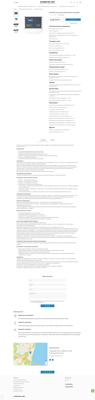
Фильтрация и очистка (38, 9)
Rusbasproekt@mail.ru (56, 353)
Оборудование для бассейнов (25, 9)
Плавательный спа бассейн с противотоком (47, 6)
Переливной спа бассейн (18, 390)
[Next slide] (45, 25)
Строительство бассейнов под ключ (66, 6)
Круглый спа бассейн (17, 389)
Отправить (47, 305)
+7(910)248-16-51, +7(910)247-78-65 (60, 351)
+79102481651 (69, 384)
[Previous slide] (21, 25)
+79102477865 (69, 386)
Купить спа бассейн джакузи (18, 383)
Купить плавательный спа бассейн (19, 379)
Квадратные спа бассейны (18, 387)
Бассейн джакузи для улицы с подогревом (21, 381)
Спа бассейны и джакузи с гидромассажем (26, 6)
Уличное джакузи (16, 385)
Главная (15, 9)
